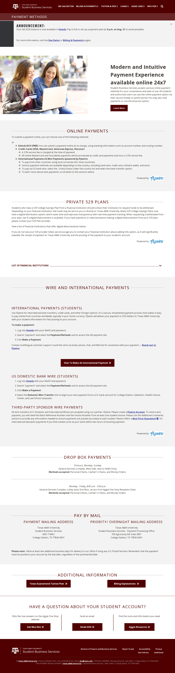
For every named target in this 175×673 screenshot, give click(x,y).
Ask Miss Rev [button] (34, 626)
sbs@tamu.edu (86, 661)
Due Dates (54, 40)
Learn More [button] (119, 108)
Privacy (159, 649)
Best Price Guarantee (144, 418)
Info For (151, 6)
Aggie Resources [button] (138, 626)
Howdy (62, 29)
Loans (123, 6)
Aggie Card (137, 6)
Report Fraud (128, 649)
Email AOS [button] (85, 626)
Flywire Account (136, 412)
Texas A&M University (27, 661)
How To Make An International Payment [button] (86, 362)
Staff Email (158, 652)
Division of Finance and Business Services (99, 649)
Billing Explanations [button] (125, 583)
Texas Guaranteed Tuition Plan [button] (47, 583)
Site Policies (143, 652)
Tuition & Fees (108, 6)
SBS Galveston (66, 6)
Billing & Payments (86, 6)
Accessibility (144, 649)
